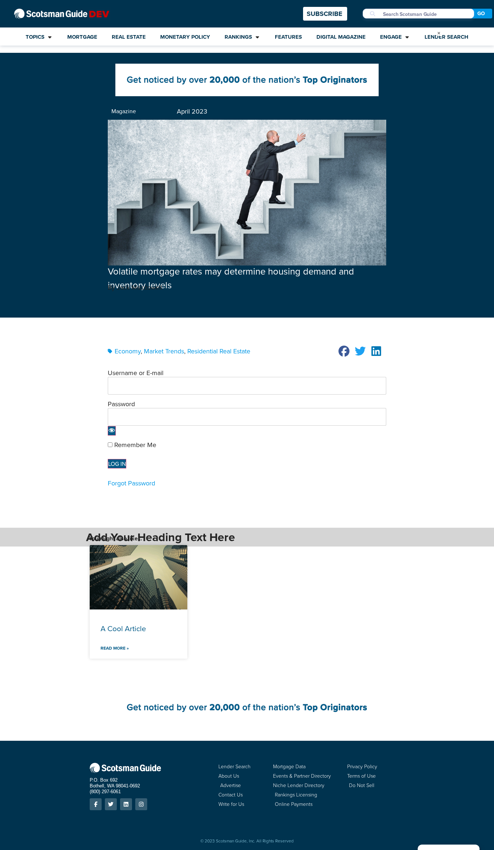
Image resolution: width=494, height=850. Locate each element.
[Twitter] (111, 804)
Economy (128, 351)
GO (481, 13)
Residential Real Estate (218, 351)
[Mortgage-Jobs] (247, 93)
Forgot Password (131, 483)
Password (121, 403)
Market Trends (164, 351)
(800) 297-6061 (105, 791)
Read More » (115, 648)
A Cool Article (123, 628)
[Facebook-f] (96, 804)
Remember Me (134, 445)
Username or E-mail (135, 372)
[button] (344, 351)
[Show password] (112, 430)
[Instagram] (141, 804)
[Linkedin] (126, 804)
